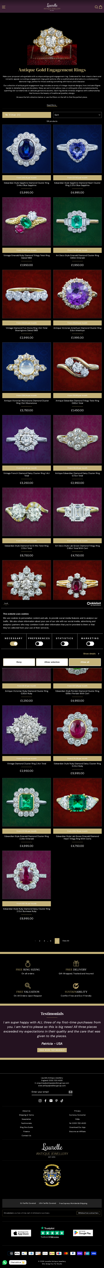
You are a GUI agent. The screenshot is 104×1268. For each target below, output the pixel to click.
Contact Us (26, 1135)
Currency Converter (77, 1115)
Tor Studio (58, 1264)
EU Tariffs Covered (28, 1203)
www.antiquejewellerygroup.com (52, 1085)
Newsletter (26, 1119)
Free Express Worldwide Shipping (73, 1203)
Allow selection (52, 662)
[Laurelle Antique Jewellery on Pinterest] (56, 1100)
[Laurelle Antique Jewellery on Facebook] (45, 1100)
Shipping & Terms (26, 1115)
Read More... (52, 105)
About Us (26, 1111)
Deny (19, 662)
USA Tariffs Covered (47, 1203)
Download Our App (77, 1127)
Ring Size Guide (26, 1127)
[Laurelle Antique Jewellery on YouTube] (51, 1100)
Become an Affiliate (77, 1131)
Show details (89, 653)
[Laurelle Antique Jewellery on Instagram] (40, 1100)
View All (65, 941)
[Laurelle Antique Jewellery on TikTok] (61, 1100)
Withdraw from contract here (88, 1213)
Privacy (77, 1111)
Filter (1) (14, 114)
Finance (26, 1131)
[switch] (39, 644)
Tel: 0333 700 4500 (77, 1123)
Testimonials (26, 1123)
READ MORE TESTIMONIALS (52, 1050)
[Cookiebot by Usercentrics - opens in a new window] (89, 604)
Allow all (85, 662)
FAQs (77, 1119)
